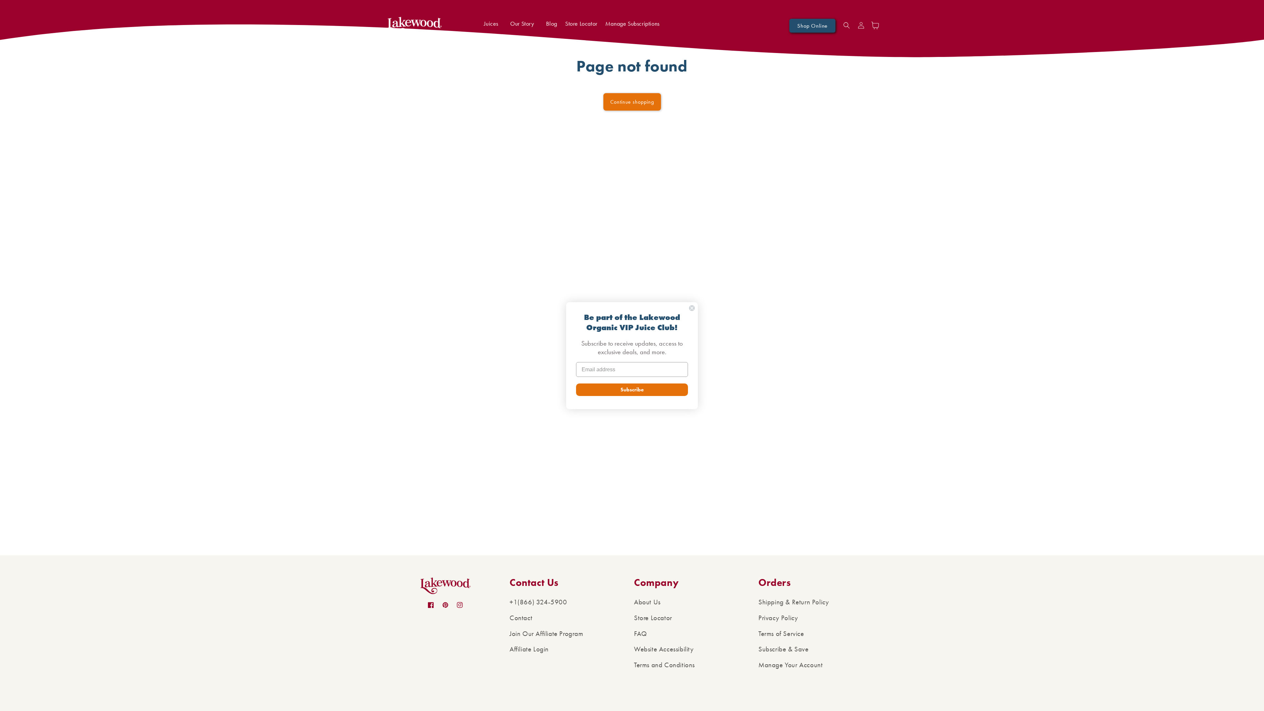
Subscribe (632, 389)
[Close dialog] (692, 308)
